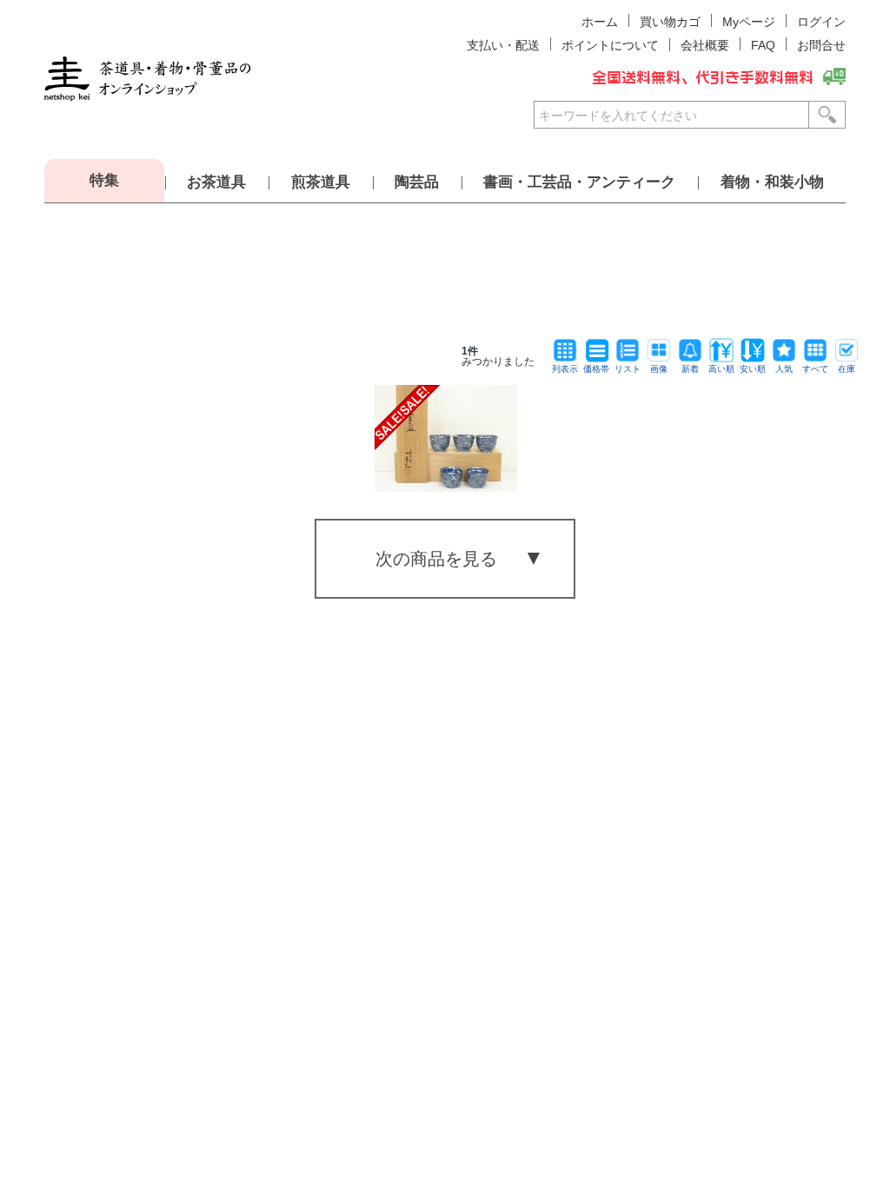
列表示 (565, 369)
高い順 (721, 369)
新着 (690, 369)
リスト (627, 369)
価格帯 (596, 369)
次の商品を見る (436, 558)
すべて (815, 369)
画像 (659, 369)
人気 (784, 369)
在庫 (846, 369)
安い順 (753, 369)
